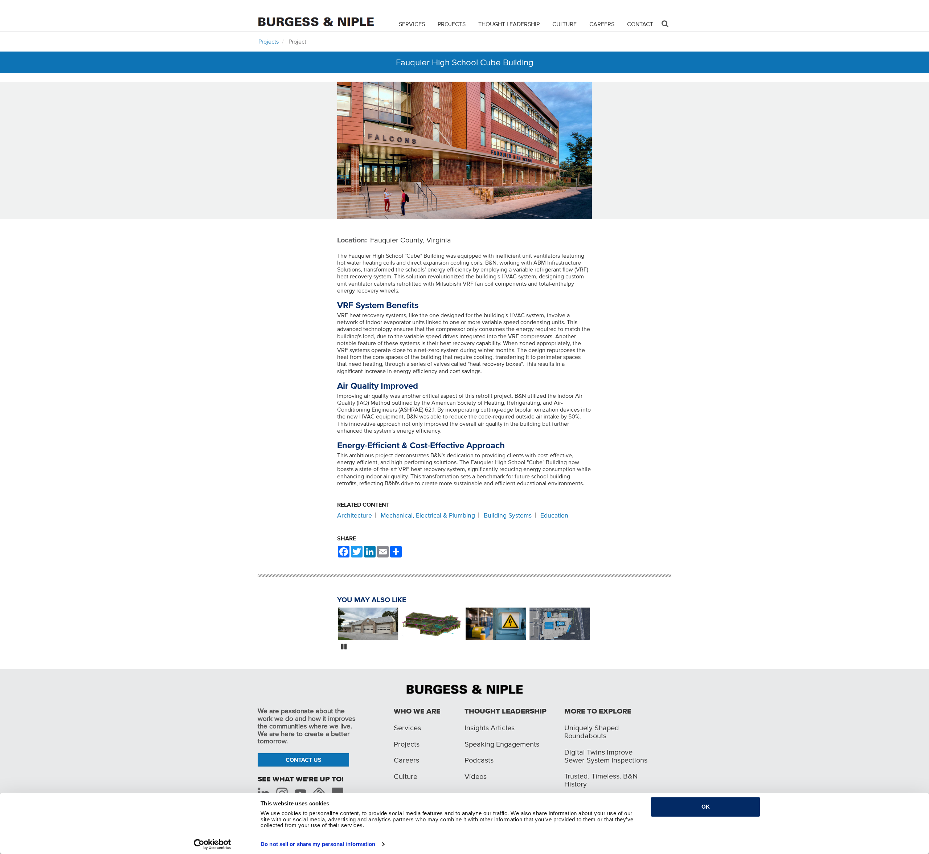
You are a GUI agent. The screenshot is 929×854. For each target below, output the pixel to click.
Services (412, 24)
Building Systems (508, 515)
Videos (475, 776)
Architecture (354, 515)
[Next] (597, 624)
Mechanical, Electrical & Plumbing (428, 515)
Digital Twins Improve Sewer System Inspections (605, 756)
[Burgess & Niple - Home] (316, 15)
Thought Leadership (509, 24)
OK (705, 807)
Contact (640, 24)
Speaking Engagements (501, 744)
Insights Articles (489, 728)
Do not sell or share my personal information (318, 844)
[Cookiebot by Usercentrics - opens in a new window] (212, 844)
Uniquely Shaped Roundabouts (591, 732)
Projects (452, 24)
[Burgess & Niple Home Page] (464, 688)
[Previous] (331, 624)
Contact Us (304, 759)
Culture (564, 24)
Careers (601, 24)
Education (554, 515)
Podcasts (479, 760)
